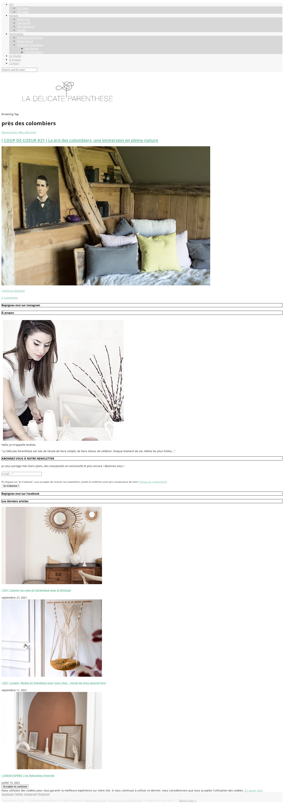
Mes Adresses (26, 26)
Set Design (31, 48)
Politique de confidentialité (153, 481)
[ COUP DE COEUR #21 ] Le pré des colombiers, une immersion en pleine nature (80, 140)
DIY (11, 4)
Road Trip (23, 19)
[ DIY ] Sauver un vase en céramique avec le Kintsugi (36, 590)
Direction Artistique (29, 37)
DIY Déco (22, 8)
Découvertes (10, 132)
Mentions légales (95, 800)
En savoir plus (254, 790)
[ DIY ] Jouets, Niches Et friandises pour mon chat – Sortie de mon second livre (54, 683)
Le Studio (15, 56)
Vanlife (21, 30)
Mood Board (25, 41)
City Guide (23, 23)
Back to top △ (187, 800)
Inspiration (16, 34)
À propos (15, 59)
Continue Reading (13, 291)
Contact (14, 63)
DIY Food (22, 12)
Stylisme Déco (34, 52)
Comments (10, 298)
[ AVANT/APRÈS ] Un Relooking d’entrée (28, 775)
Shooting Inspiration (30, 45)
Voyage (13, 15)
